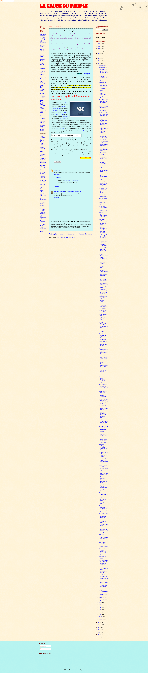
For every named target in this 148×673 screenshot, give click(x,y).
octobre (101, 597)
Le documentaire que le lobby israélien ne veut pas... (103, 440)
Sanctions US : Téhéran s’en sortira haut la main (103, 523)
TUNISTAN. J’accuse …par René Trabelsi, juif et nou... (103, 364)
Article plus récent (56, 234)
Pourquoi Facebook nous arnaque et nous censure (103, 592)
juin (100, 607)
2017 (99, 622)
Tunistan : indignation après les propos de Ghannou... (103, 229)
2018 (99, 63)
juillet (101, 604)
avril (100, 612)
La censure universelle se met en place (103, 279)
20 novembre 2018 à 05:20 (71, 180)
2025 (99, 46)
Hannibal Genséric (59, 191)
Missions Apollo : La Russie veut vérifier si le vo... (103, 115)
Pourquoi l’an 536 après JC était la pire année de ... (103, 184)
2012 (99, 634)
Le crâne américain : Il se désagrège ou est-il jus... (103, 433)
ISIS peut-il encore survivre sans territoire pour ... (103, 537)
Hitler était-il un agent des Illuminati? (103, 428)
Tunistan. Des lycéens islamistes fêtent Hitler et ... (103, 551)
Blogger (82, 670)
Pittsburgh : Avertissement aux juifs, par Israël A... (103, 480)
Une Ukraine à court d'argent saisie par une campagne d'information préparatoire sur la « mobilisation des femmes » (43, 196)
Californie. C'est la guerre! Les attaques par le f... (103, 285)
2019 (99, 60)
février (101, 617)
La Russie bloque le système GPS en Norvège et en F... (103, 401)
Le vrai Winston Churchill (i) (103, 575)
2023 (99, 51)
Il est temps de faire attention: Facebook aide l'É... (103, 379)
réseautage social (55, 108)
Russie (65, 112)
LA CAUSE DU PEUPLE (64, 6)
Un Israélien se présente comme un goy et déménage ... (103, 508)
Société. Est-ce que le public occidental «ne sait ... (103, 71)
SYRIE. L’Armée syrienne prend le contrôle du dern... (103, 265)
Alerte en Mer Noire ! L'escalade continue (102, 163)
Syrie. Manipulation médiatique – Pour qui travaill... (103, 129)
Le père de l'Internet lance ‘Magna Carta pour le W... (103, 487)
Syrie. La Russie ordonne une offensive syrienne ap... (103, 243)
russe (66, 102)
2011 (99, 637)
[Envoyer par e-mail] (54, 162)
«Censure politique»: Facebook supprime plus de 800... (103, 447)
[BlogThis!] (56, 162)
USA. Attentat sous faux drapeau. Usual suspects (103, 544)
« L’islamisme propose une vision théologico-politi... (103, 500)
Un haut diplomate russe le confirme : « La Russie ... (103, 324)
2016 (99, 625)
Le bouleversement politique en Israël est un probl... (103, 350)
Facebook (54, 110)
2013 (99, 632)
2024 (99, 48)
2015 (99, 627)
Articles (43, 646)
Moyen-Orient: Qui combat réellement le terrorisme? (103, 306)
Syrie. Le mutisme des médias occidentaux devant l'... (103, 122)
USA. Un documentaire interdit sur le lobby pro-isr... (103, 530)
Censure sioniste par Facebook (103, 195)
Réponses (58, 177)
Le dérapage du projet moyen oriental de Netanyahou (103, 237)
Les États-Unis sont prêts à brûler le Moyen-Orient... (103, 298)
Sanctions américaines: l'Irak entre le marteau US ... (103, 156)
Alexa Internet (59, 114)
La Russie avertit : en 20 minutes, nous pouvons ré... (103, 143)
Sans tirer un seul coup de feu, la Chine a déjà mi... (103, 407)
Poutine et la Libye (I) (102, 330)
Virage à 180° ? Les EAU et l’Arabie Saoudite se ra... (103, 371)
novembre (102, 67)
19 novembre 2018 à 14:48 (74, 191)
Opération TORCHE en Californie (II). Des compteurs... (103, 336)
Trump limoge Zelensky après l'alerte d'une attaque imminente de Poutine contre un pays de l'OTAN (42, 143)
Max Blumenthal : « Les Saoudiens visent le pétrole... (103, 516)
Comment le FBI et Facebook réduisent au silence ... (103, 454)
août (100, 602)
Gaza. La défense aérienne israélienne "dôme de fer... (103, 250)
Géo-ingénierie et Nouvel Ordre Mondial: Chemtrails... (103, 393)
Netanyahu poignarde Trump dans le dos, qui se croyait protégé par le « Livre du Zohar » (42, 125)
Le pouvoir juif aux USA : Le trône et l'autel (103, 467)
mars (100, 614)
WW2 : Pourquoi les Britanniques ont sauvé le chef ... (103, 176)
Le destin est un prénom (103, 579)
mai (100, 609)
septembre (102, 600)
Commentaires (45, 649)
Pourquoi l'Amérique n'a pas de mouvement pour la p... (103, 272)
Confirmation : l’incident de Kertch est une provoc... (103, 78)
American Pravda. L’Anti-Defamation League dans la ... (103, 94)
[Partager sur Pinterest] (60, 162)
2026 (99, 43)
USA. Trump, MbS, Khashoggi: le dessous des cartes (103, 221)
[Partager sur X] (57, 162)
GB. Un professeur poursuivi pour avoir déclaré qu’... (103, 473)
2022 (99, 53)
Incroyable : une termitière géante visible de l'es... (103, 190)
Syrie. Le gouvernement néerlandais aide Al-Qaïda (103, 214)
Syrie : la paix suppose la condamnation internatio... (103, 461)
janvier (101, 619)
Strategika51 (87, 73)
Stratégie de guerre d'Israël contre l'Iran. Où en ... (103, 358)
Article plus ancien (86, 234)
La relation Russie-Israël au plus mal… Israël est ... (103, 291)
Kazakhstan (62, 118)
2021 (99, 56)
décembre (102, 65)
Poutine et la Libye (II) (102, 311)
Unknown (57, 170)
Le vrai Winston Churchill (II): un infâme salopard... (103, 562)
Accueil (71, 234)
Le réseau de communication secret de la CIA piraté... (103, 422)
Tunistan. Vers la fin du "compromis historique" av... (103, 585)
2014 (99, 629)
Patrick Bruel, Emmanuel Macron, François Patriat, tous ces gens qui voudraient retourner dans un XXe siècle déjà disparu (43, 64)
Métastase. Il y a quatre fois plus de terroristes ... (103, 108)
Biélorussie (65, 116)
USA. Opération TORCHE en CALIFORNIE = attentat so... (103, 386)
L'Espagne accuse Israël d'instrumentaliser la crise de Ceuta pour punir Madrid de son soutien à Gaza (43, 162)
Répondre (57, 174)
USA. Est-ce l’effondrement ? (103, 494)
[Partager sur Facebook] (59, 162)
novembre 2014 (60, 128)
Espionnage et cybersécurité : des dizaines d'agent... (103, 343)
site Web (64, 106)
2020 (99, 58)
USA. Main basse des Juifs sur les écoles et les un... (103, 102)
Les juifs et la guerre (102, 203)
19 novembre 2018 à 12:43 (67, 170)
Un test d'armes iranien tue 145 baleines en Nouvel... (103, 137)
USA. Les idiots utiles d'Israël (103, 199)
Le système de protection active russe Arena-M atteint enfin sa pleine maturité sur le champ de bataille (43, 85)
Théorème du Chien (102, 557)
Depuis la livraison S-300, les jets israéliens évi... (102, 414)
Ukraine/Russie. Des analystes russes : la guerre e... (103, 150)
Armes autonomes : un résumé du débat (103, 169)
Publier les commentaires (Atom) (66, 237)
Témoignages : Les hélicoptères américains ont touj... (103, 85)
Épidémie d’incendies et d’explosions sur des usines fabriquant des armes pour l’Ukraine (43, 178)
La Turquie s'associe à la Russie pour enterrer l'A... (103, 208)
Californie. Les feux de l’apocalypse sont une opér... (103, 317)
